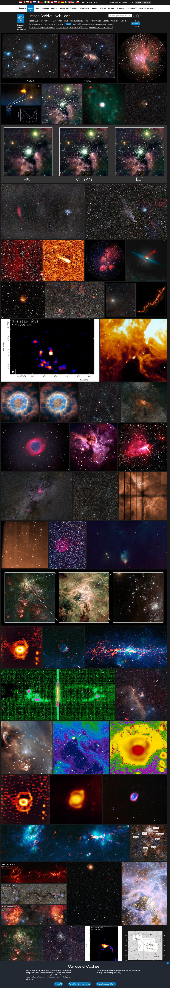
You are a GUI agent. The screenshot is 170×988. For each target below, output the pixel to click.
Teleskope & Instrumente (68, 8)
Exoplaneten (104, 21)
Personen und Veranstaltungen (93, 24)
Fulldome (114, 21)
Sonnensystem (62, 27)
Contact (118, 2)
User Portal (146, 2)
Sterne (84, 27)
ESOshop (54, 8)
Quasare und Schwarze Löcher (42, 27)
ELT (82, 21)
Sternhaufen (75, 27)
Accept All (58, 984)
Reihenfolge (135, 23)
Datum (137, 26)
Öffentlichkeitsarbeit (107, 8)
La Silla (61, 24)
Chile (66, 21)
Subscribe (110, 2)
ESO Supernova (91, 21)
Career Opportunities (146, 8)
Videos (37, 8)
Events (94, 8)
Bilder (30, 8)
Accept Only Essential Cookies (79, 984)
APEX (60, 21)
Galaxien (123, 21)
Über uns (22, 8)
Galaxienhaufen (36, 24)
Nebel (68, 24)
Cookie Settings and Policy (106, 984)
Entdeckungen (85, 8)
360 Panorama (45, 21)
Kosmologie (74, 21)
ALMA (54, 21)
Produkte (120, 8)
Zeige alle (34, 21)
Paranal (76, 24)
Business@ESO (131, 8)
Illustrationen (50, 24)
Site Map (125, 2)
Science (138, 2)
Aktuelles (45, 8)
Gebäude (111, 24)
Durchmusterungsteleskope (100, 27)
